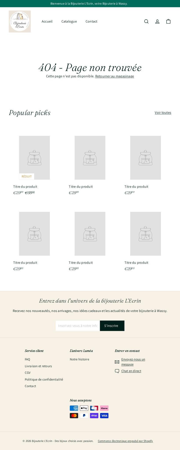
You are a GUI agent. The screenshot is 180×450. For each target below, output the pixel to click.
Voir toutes (163, 112)
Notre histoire (79, 359)
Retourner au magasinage (114, 76)
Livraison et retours (38, 366)
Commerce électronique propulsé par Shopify (125, 441)
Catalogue (69, 21)
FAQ (27, 359)
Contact (91, 21)
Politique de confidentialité (44, 379)
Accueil (47, 21)
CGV (28, 372)
